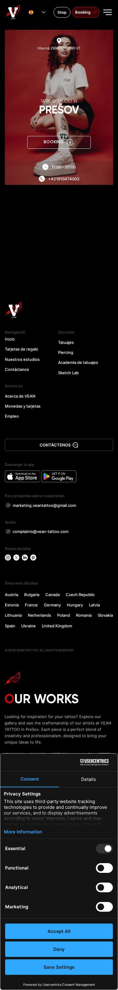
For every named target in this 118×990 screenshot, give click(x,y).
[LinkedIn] (25, 557)
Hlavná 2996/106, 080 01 (59, 48)
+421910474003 (63, 178)
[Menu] (108, 12)
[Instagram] (8, 557)
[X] (16, 557)
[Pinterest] (33, 557)
